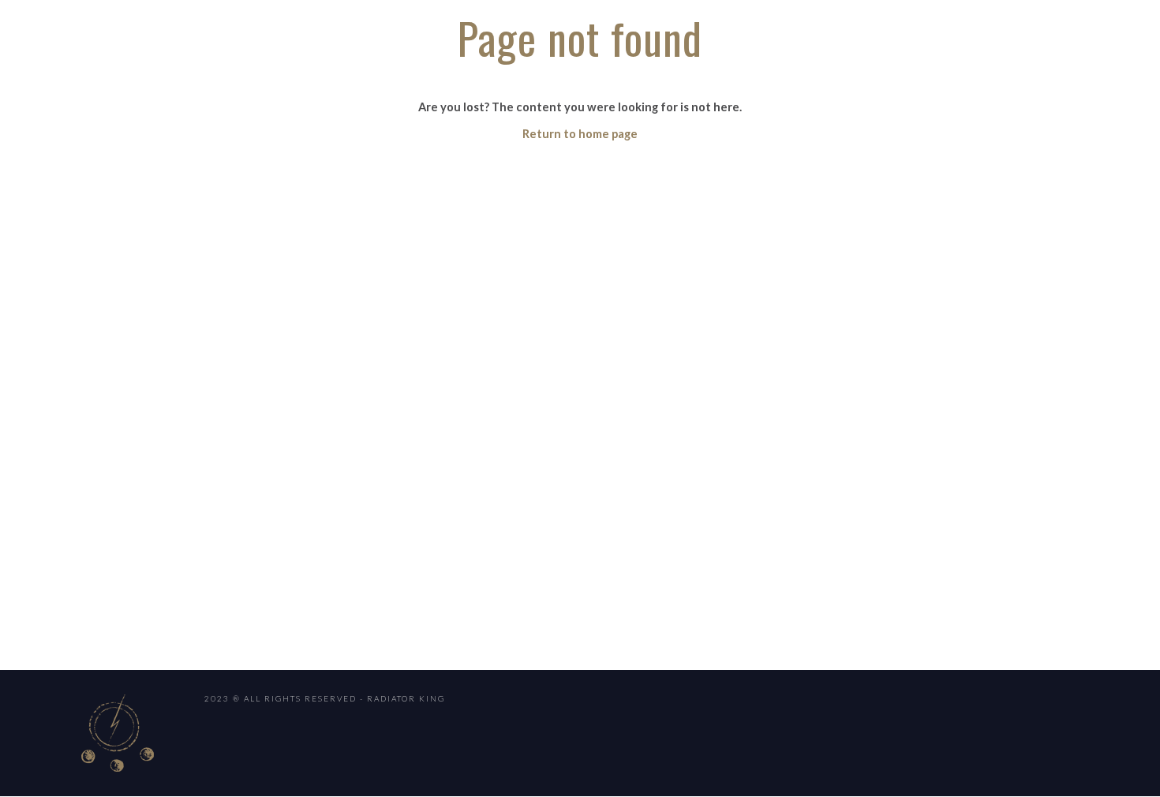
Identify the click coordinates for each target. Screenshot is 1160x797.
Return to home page (580, 133)
